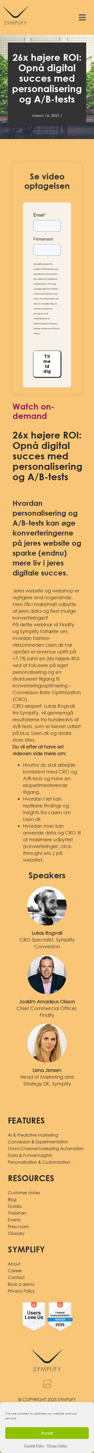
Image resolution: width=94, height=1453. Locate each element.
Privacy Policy (57, 1446)
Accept (47, 1433)
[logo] (15, 5)
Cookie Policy (34, 1446)
